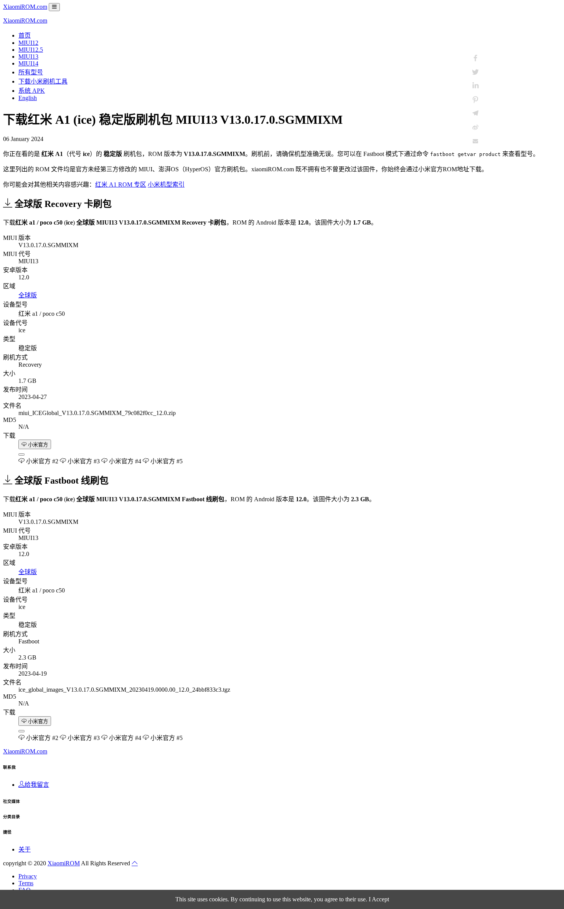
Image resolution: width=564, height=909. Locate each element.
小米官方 (37, 445)
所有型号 (30, 72)
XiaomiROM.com (25, 6)
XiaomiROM (64, 863)
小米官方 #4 (124, 461)
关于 (24, 849)
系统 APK (31, 90)
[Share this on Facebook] (475, 58)
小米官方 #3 (83, 461)
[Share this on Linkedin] (475, 86)
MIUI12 (28, 42)
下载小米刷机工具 (43, 81)
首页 (24, 35)
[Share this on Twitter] (475, 72)
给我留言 (37, 784)
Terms (25, 883)
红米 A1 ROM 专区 (120, 184)
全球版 (27, 295)
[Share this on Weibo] (475, 127)
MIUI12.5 (30, 49)
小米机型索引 (166, 184)
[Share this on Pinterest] (475, 100)
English (27, 98)
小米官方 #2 (41, 461)
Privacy (27, 876)
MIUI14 (28, 63)
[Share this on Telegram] (475, 113)
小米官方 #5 (166, 461)
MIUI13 (28, 56)
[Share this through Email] (475, 141)
